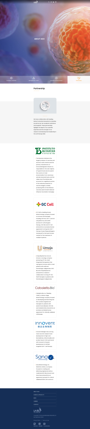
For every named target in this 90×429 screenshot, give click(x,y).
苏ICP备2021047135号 (39, 417)
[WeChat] (36, 424)
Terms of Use (45, 420)
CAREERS (36, 401)
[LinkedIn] (40, 424)
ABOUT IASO (36, 391)
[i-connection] (46, 424)
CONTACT (36, 404)
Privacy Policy (37, 420)
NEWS (35, 398)
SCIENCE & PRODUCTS (39, 395)
